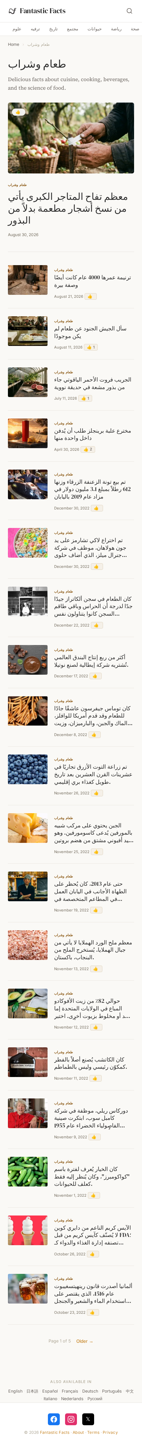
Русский (95, 1398)
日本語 (32, 1391)
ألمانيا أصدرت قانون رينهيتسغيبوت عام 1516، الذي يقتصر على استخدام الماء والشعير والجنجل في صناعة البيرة (93, 1294)
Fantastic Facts (55, 1432)
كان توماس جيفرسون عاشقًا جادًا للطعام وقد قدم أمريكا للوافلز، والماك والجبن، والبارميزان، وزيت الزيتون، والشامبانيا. (92, 716)
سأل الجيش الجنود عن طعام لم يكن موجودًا (90, 332)
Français (70, 1391)
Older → (84, 1341)
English (15, 1391)
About (78, 1432)
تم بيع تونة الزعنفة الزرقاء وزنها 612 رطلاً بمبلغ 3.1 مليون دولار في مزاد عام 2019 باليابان (92, 489)
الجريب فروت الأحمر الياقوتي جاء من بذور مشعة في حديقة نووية (92, 383)
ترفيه (35, 28)
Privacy (110, 1432)
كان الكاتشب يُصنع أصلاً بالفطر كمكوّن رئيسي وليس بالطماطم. (90, 1063)
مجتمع (72, 28)
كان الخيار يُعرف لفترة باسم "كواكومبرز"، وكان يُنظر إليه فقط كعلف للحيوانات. (91, 1177)
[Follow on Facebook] (54, 1419)
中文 (130, 1391)
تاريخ (53, 28)
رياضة (116, 28)
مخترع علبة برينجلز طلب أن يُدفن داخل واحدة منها (92, 434)
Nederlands (72, 1398)
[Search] (129, 10)
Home (13, 44)
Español (50, 1391)
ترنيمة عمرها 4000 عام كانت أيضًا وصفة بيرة (92, 281)
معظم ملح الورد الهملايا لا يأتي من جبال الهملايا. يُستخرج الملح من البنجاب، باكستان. (93, 950)
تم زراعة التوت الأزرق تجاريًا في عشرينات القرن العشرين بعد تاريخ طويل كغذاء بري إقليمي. (93, 774)
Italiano (50, 1398)
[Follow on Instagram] (71, 1419)
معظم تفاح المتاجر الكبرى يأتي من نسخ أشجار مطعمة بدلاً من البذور (68, 208)
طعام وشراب (17, 185)
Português (112, 1391)
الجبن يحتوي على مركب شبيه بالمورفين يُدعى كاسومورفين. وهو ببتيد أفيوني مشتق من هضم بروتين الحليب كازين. (93, 833)
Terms (93, 1432)
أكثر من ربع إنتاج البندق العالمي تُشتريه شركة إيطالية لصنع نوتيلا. (91, 661)
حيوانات (95, 28)
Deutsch (90, 1391)
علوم (17, 28)
